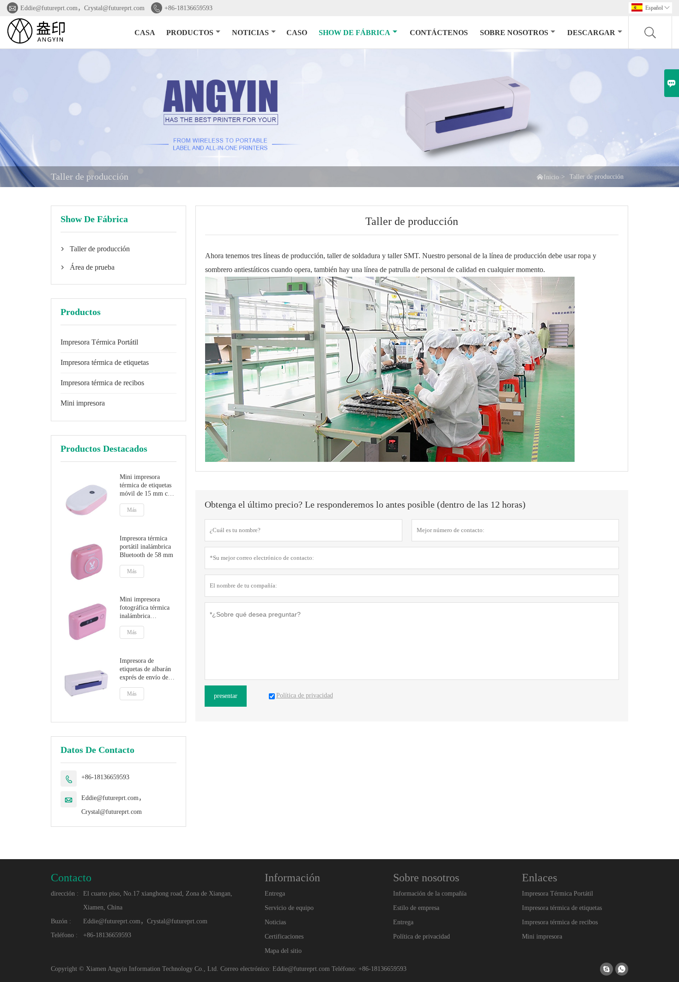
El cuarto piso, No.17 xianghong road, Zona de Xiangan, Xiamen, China (157, 900)
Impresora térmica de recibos (102, 383)
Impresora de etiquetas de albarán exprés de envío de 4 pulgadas (146, 669)
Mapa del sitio (283, 950)
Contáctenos (439, 32)
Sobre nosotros (514, 32)
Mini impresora (83, 403)
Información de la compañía (430, 893)
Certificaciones (284, 936)
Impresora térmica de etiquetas (105, 362)
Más (132, 510)
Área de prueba (92, 267)
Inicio (551, 177)
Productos (189, 32)
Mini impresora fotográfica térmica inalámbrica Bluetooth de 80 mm (146, 608)
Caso (296, 32)
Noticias (250, 32)
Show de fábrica (354, 32)
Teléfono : (64, 935)
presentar (225, 695)
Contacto (71, 878)
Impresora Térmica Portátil (99, 342)
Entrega (275, 893)
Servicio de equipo (289, 907)
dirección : (65, 893)
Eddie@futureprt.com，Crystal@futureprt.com (82, 8)
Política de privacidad (421, 936)
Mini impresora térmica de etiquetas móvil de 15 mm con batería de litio (147, 485)
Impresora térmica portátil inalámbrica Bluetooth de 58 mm (146, 546)
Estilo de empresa (416, 907)
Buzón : (61, 921)
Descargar (591, 32)
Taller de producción (100, 249)
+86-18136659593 (188, 8)
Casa (144, 32)
